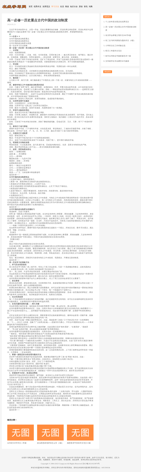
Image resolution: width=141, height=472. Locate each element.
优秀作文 (37, 6)
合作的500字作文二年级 (16, 443)
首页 (31, 6)
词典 (91, 6)
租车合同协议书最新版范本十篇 (118, 56)
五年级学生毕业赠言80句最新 (117, 61)
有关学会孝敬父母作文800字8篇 (118, 35)
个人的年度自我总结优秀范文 (117, 22)
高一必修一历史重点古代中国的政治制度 (120, 28)
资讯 (86, 6)
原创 (81, 6)
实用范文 (46, 6)
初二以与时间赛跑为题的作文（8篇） (120, 40)
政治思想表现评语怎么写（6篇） (50, 443)
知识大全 (74, 6)
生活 (62, 6)
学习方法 (55, 6)
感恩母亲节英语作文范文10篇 (79, 443)
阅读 (67, 6)
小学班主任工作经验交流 (115, 46)
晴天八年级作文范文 (113, 51)
